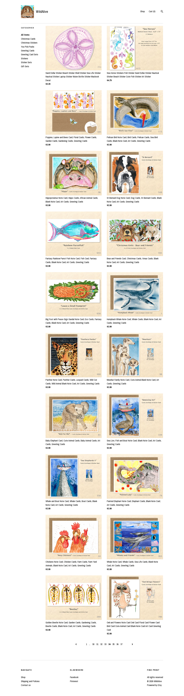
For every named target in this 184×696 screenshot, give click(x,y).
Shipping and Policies (30, 681)
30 (93, 644)
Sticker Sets (26, 62)
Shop (142, 11)
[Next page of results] (132, 644)
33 (105, 644)
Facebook (74, 677)
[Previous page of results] (76, 644)
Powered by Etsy (154, 685)
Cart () (152, 11)
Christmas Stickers (29, 42)
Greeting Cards (27, 50)
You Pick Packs (27, 46)
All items (25, 34)
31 (97, 644)
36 (117, 644)
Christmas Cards (28, 38)
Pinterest (74, 681)
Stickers (24, 58)
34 (109, 644)
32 (101, 644)
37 (121, 644)
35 (113, 644)
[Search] (162, 11)
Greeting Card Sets (29, 54)
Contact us (26, 685)
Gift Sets (25, 66)
